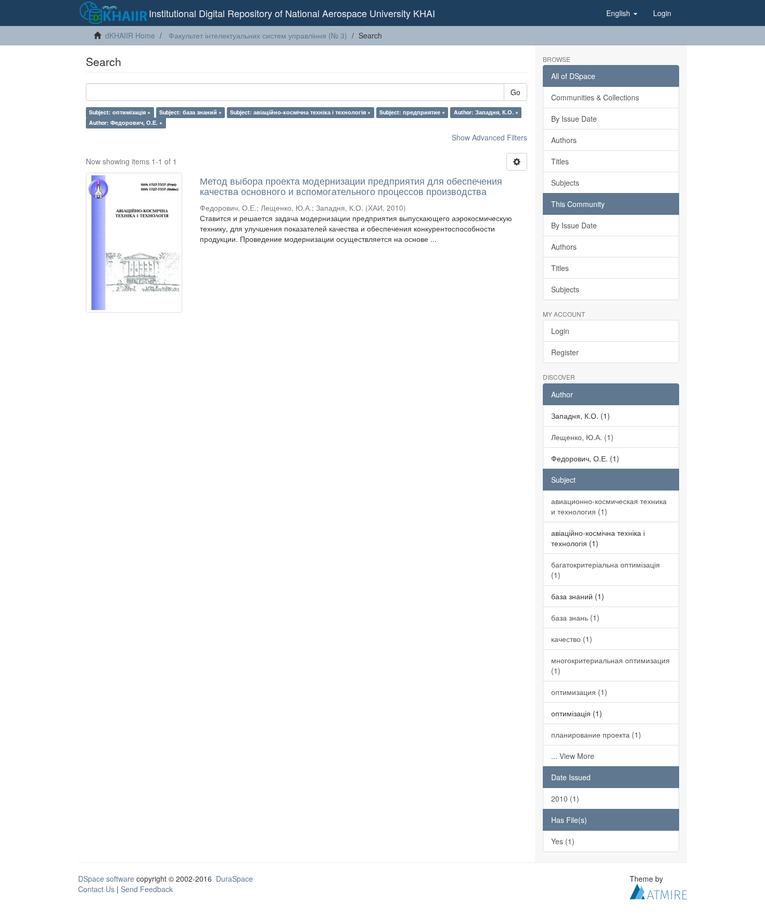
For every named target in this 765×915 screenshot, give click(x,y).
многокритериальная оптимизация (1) (610, 665)
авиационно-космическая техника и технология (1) (609, 506)
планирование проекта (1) (596, 734)
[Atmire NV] (658, 890)
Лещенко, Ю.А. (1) (582, 437)
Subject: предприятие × (412, 112)
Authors (564, 140)
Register (565, 352)
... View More (572, 756)
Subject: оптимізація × (119, 112)
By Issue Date (574, 118)
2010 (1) (565, 798)
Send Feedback (147, 889)
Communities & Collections (595, 97)
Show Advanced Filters (489, 137)
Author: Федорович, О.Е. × (125, 122)
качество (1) (571, 639)
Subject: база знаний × (190, 112)
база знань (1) (575, 617)
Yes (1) (563, 841)
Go (515, 92)
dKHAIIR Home (130, 35)
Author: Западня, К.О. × (486, 112)
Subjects (565, 182)
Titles (560, 161)
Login (560, 331)
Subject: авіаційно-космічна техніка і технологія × (300, 112)
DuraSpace (234, 878)
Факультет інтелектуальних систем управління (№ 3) (258, 35)
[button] (621, 13)
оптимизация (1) (579, 692)
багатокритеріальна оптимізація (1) (605, 569)
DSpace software (106, 878)
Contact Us (96, 889)
